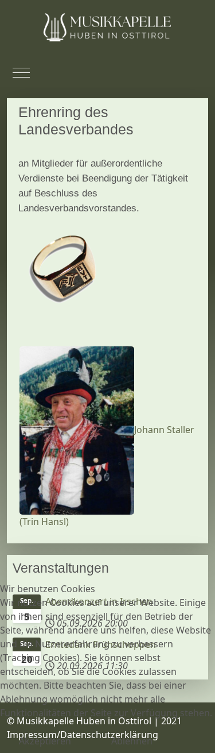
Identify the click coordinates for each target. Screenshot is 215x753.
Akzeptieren (45, 741)
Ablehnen (132, 741)
